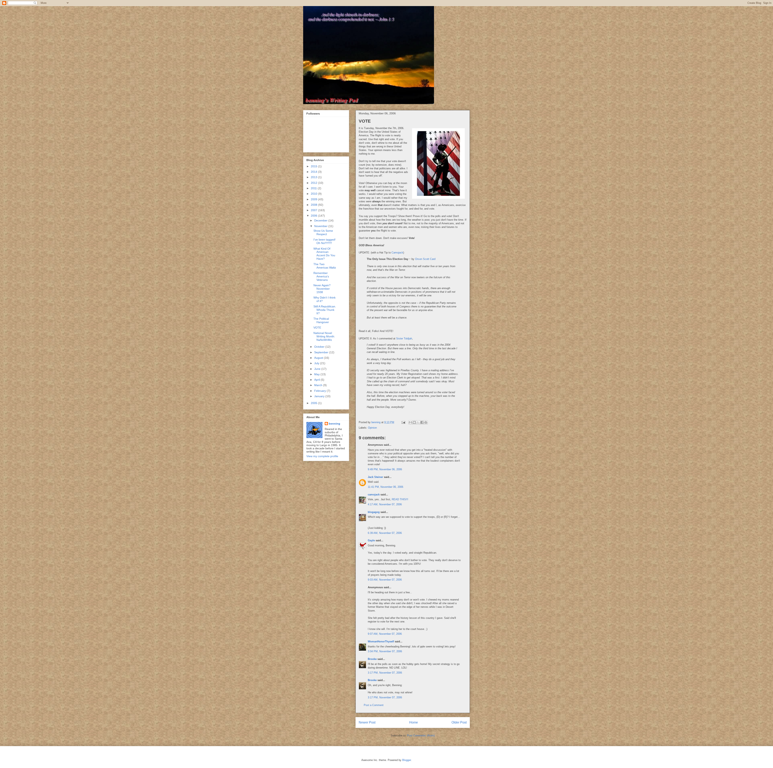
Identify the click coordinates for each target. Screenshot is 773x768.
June (317, 368)
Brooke (372, 659)
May (317, 374)
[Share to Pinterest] (426, 422)
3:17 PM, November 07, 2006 (385, 672)
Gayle (371, 540)
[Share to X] (418, 422)
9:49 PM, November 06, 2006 (385, 469)
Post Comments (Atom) (421, 735)
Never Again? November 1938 (322, 289)
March (318, 385)
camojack (374, 494)
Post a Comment (373, 705)
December (321, 220)
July (317, 363)
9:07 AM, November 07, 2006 (385, 633)
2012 (314, 182)
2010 (314, 193)
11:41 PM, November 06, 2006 (385, 486)
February (320, 390)
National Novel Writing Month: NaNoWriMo (324, 336)
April (317, 379)
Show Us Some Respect (323, 232)
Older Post (459, 722)
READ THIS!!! (400, 499)
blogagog (374, 512)
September (321, 352)
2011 (314, 188)
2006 (314, 215)
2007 (314, 210)
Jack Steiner (375, 477)
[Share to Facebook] (422, 422)
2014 (314, 171)
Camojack (397, 252)
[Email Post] (403, 422)
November (321, 226)
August (319, 357)
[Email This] (410, 422)
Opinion (372, 427)
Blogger (406, 760)
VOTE (317, 327)
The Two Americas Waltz (324, 266)
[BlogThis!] (414, 422)
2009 (314, 199)
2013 (314, 177)
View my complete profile (322, 456)
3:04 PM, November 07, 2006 (385, 651)
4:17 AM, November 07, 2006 (385, 504)
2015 (314, 166)
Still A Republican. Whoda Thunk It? (324, 310)
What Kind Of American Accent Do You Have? (324, 253)
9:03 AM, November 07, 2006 (385, 579)
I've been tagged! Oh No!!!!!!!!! (324, 241)
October (319, 346)
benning (334, 423)
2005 (314, 403)
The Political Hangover (321, 320)
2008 (314, 204)
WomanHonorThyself (381, 641)
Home (413, 722)
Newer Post (367, 722)
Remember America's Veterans (321, 276)
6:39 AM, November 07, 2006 (385, 532)
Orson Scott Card (425, 258)
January (319, 396)
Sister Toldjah (404, 338)
